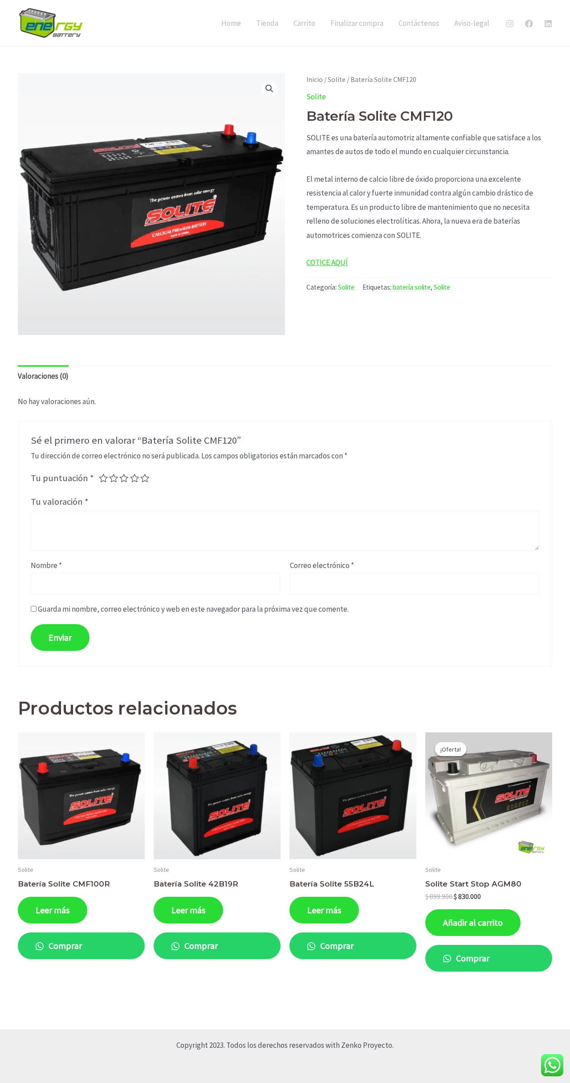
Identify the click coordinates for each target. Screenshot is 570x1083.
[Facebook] (529, 24)
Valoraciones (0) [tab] (43, 376)
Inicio (314, 79)
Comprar (64, 945)
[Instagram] (510, 24)
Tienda (267, 23)
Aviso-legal (471, 23)
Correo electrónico (322, 565)
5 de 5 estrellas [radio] (144, 478)
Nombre (46, 565)
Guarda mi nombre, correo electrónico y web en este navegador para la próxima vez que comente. (193, 609)
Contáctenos (419, 23)
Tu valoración (60, 501)
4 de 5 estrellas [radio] (134, 478)
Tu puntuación (62, 478)
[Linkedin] (548, 24)
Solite (337, 79)
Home (231, 23)
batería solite (412, 287)
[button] (269, 89)
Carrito (304, 23)
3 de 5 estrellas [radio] (123, 478)
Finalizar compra (356, 23)
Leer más (52, 909)
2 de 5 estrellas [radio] (113, 478)
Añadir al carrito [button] (473, 922)
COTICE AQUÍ (327, 262)
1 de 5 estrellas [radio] (103, 478)
